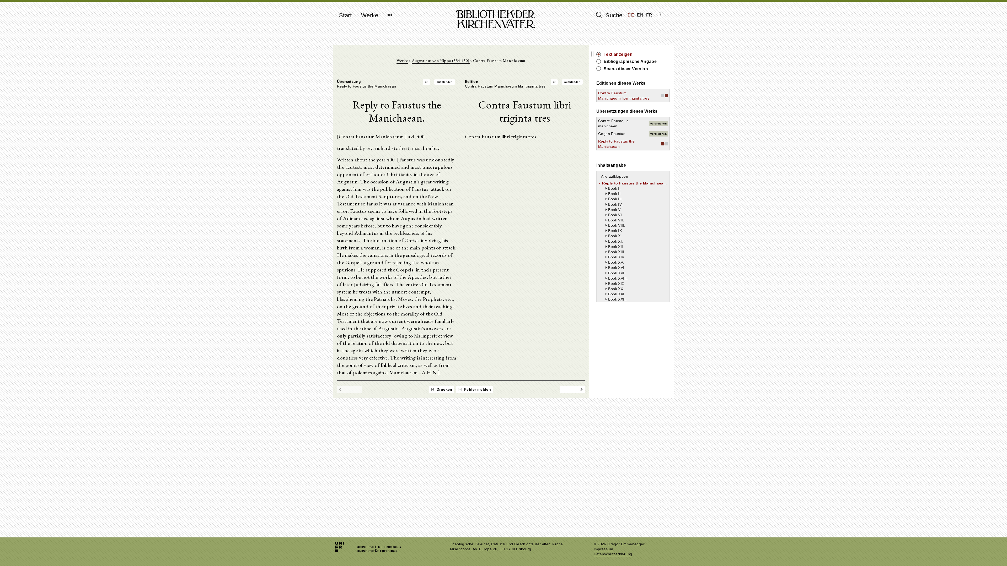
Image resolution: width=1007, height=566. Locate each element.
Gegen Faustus (611, 134)
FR (649, 15)
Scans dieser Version (626, 69)
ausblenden (445, 81)
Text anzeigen (618, 54)
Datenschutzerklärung (613, 554)
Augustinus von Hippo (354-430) (441, 60)
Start (345, 15)
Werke (369, 15)
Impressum (603, 549)
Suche (613, 15)
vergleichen (658, 123)
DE (631, 15)
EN (640, 15)
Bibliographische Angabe (630, 61)
